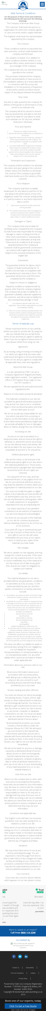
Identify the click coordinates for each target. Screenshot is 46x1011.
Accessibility (30, 964)
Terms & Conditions (17, 969)
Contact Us (15, 964)
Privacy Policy (23, 975)
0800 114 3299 (28, 928)
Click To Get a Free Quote (23, 1006)
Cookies (32, 969)
